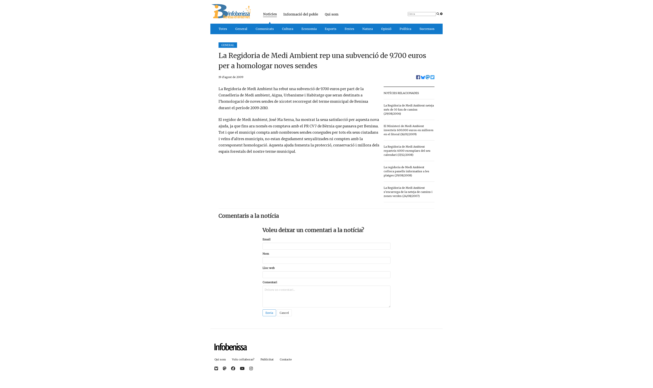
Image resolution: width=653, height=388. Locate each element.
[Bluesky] (216, 368)
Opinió (386, 29)
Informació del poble (300, 14)
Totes (223, 29)
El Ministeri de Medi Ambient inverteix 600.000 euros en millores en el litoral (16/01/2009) (408, 130)
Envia (269, 313)
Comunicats (265, 29)
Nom (266, 253)
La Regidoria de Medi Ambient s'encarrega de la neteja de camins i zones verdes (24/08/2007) (408, 192)
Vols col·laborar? (243, 359)
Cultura (287, 29)
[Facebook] (233, 368)
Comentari (270, 282)
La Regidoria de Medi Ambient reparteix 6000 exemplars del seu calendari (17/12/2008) (407, 150)
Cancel (284, 313)
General (241, 29)
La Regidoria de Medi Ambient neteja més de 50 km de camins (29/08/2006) (409, 109)
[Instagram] (251, 368)
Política (405, 29)
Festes (349, 29)
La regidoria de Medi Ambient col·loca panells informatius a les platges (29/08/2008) (406, 171)
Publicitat (267, 359)
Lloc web (269, 268)
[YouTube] (242, 368)
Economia (309, 29)
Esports (330, 29)
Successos (427, 29)
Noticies (270, 14)
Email (267, 239)
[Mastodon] (224, 368)
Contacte (286, 359)
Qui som (332, 14)
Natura (367, 29)
